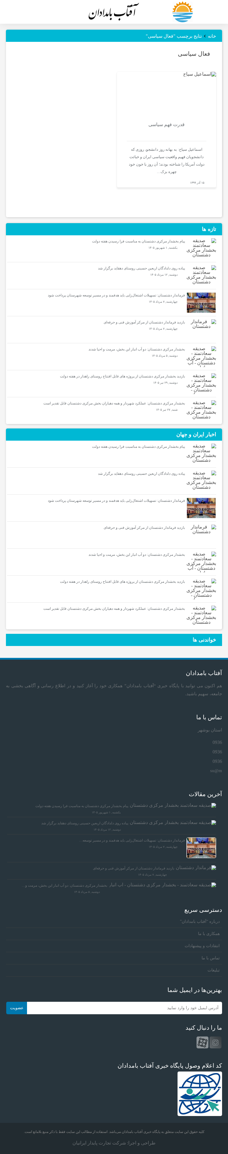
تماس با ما (211, 958)
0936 (217, 742)
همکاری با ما (209, 933)
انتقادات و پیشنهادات (202, 946)
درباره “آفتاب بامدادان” (200, 921)
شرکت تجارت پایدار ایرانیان (99, 1142)
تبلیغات (214, 970)
